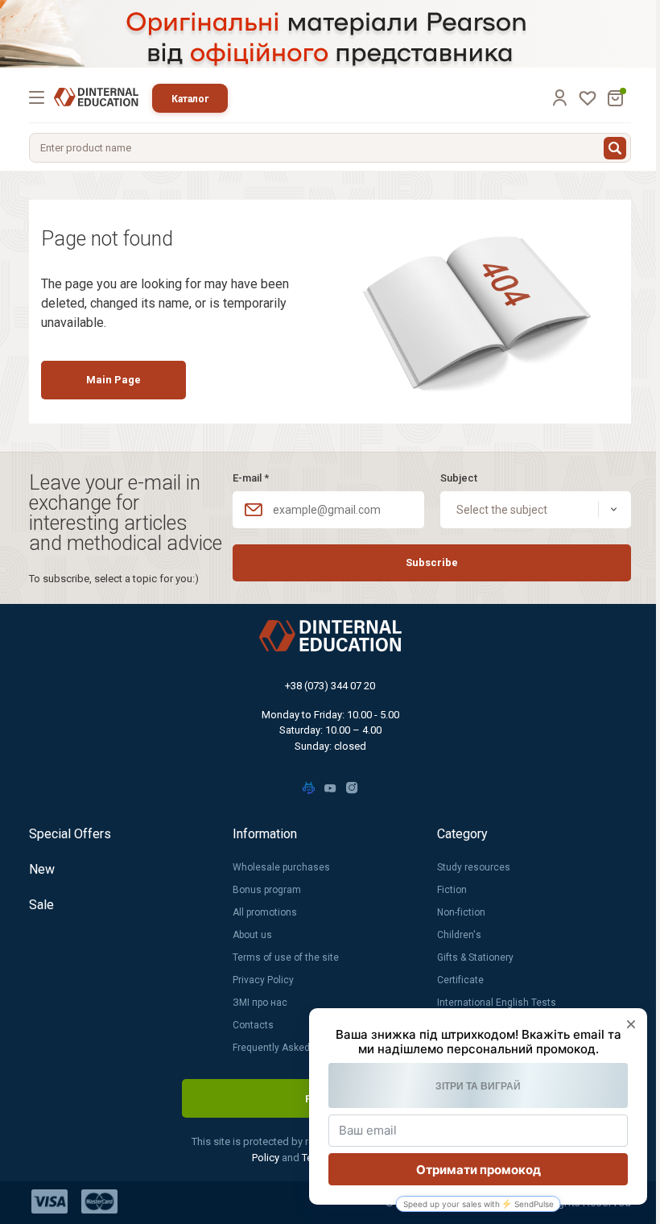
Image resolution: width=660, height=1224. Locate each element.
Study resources (473, 867)
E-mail (251, 478)
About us (252, 935)
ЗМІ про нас (260, 1002)
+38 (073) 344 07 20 (330, 685)
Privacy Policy (263, 980)
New (42, 869)
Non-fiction (461, 912)
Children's (459, 935)
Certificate (460, 980)
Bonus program (267, 889)
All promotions (265, 912)
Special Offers (70, 834)
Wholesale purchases (281, 867)
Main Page (113, 380)
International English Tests (496, 1002)
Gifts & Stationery (475, 957)
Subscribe (432, 562)
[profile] (559, 97)
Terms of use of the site (286, 957)
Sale (41, 904)
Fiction (452, 889)
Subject (458, 478)
